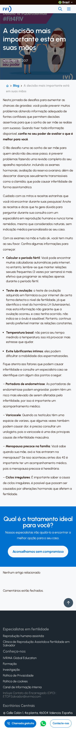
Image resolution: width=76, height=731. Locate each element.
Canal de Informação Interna (22, 687)
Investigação (11, 669)
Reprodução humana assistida (23, 636)
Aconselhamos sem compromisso (38, 551)
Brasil (66, 2)
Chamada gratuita (23, 723)
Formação (10, 664)
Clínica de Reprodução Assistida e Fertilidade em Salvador (36, 643)
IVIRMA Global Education (19, 658)
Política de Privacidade (18, 675)
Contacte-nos (61, 723)
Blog (16, 85)
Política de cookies (15, 681)
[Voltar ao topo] (68, 602)
